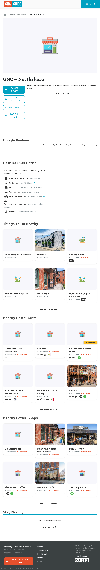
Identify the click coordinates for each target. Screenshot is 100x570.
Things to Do (42, 550)
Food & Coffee (43, 554)
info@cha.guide (81, 556)
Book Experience (15, 99)
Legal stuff (17, 568)
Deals (39, 561)
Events (40, 547)
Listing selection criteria (31, 568)
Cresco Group (79, 552)
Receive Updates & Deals (19, 561)
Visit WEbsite (15, 107)
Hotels (40, 558)
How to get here (14, 115)
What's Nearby (14, 89)
